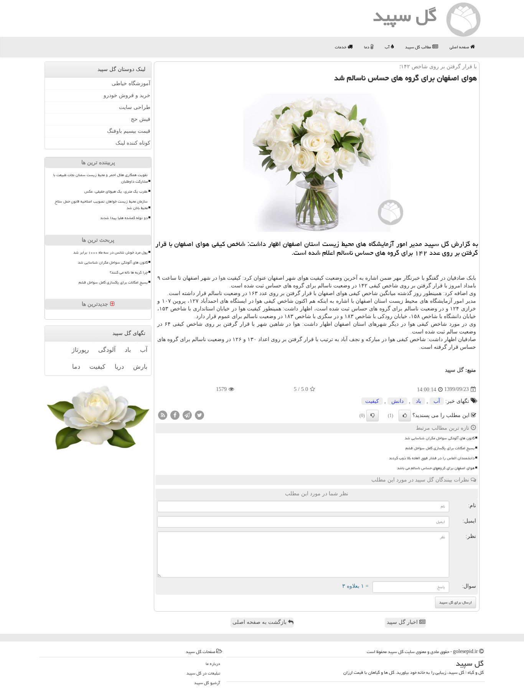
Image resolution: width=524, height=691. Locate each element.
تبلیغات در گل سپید (203, 673)
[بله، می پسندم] (405, 415)
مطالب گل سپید (418, 47)
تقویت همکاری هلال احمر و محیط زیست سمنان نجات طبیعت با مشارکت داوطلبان (100, 178)
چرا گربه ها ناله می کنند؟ (129, 272)
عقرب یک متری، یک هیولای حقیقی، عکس (116, 191)
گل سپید (454, 370)
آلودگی (106, 349)
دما (367, 47)
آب (388, 47)
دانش (397, 401)
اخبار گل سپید (403, 622)
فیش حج (140, 119)
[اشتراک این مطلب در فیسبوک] (175, 414)
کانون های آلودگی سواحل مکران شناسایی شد (440, 438)
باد (418, 401)
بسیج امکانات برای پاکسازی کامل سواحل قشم (440, 448)
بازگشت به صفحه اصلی (260, 622)
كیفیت (372, 401)
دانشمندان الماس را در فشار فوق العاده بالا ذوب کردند (432, 458)
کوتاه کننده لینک (132, 143)
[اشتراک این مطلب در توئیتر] (199, 414)
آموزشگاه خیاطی (131, 83)
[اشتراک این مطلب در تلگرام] (187, 414)
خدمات (341, 47)
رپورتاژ (80, 349)
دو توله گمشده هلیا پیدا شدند (124, 218)
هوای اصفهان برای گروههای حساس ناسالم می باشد (436, 468)
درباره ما (213, 664)
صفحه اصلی (460, 47)
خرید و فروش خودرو (127, 95)
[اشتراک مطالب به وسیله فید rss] (162, 414)
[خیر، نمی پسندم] (372, 415)
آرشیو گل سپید (207, 683)
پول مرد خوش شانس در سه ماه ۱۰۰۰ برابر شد (110, 252)
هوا (222, 278)
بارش (140, 366)
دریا (119, 366)
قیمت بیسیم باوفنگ (128, 131)
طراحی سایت (134, 107)
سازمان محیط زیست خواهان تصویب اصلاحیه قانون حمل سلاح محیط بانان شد (101, 205)
